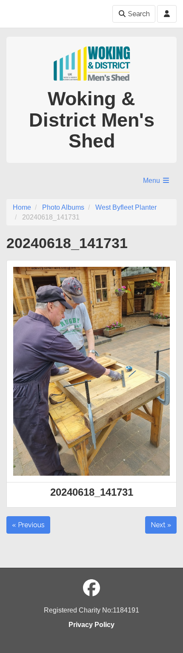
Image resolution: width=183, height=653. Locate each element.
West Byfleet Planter (126, 207)
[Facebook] (91, 588)
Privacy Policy (91, 624)
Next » (161, 525)
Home (22, 207)
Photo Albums (63, 207)
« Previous (28, 525)
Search (138, 14)
